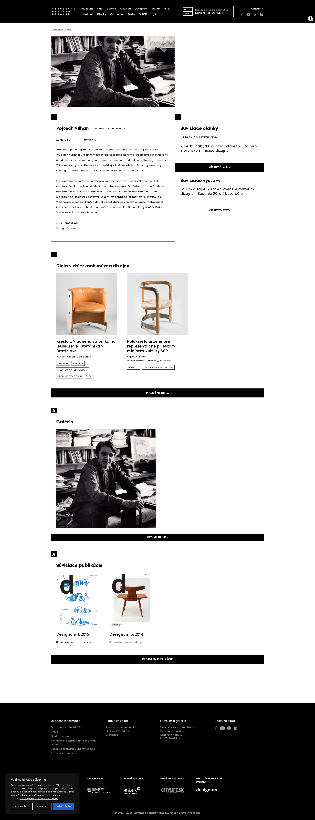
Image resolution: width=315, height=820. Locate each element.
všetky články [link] (219, 167)
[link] (310, 18)
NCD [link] (167, 8)
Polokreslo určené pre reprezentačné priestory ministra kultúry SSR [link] (151, 346)
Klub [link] (100, 8)
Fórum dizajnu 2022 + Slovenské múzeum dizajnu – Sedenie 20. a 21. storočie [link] (217, 191)
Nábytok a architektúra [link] (72, 369)
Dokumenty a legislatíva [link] (67, 727)
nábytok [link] (78, 363)
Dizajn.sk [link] (63, 363)
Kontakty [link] (257, 8)
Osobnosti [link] (117, 14)
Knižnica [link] (125, 8)
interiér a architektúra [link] (110, 128)
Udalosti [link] (87, 14)
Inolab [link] (155, 8)
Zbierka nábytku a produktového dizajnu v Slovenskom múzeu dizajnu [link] (218, 148)
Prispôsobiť (21, 806)
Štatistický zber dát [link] (64, 753)
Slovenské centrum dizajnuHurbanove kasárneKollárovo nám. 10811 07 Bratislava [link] (177, 733)
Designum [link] (141, 8)
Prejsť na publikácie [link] (157, 659)
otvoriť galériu (157, 537)
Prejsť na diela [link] (157, 393)
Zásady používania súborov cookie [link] (39, 798)
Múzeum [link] (87, 8)
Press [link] (54, 731)
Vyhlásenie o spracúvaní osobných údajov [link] (73, 742)
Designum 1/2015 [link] (72, 634)
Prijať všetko (64, 806)
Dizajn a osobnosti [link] (61, 29)
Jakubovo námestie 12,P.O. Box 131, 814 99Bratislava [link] (120, 731)
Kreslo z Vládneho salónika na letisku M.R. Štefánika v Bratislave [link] (86, 346)
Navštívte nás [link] (60, 736)
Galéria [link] (111, 8)
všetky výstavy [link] (219, 210)
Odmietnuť (42, 806)
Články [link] (101, 14)
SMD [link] (88, 376)
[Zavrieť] (76, 776)
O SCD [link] (143, 14)
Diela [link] (131, 14)
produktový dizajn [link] (69, 376)
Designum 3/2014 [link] (126, 634)
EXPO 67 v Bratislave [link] (198, 137)
